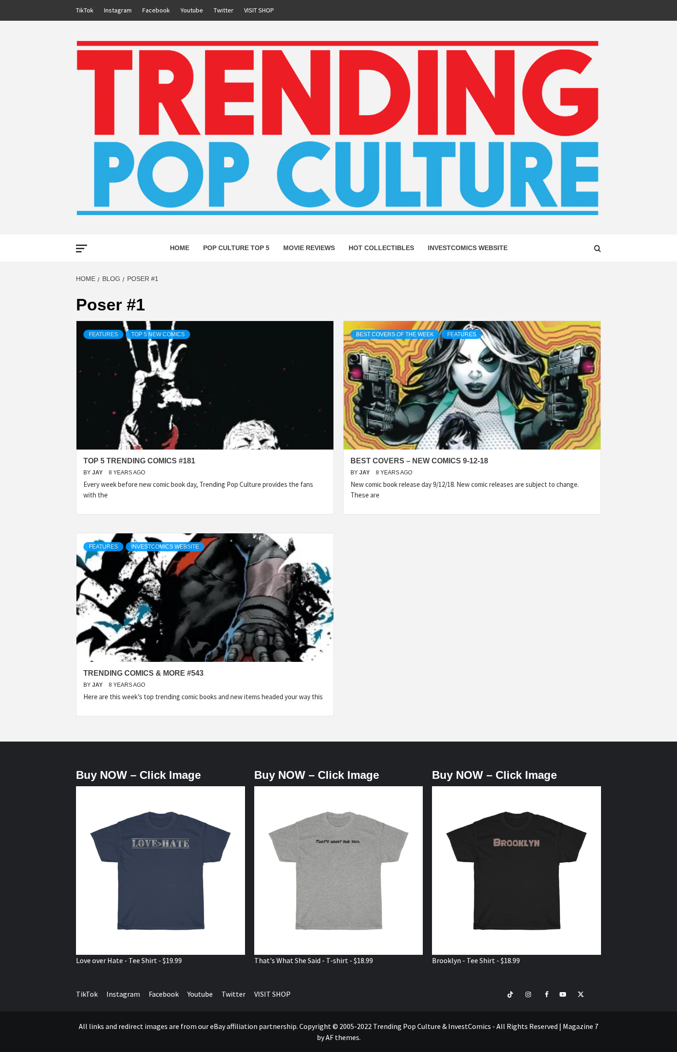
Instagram (118, 10)
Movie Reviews (309, 247)
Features (103, 334)
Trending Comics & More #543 (143, 673)
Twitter (223, 10)
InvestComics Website (468, 247)
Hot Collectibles (381, 247)
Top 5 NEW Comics (158, 334)
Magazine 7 (580, 1026)
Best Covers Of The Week (395, 334)
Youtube (192, 10)
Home (179, 247)
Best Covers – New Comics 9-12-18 (419, 461)
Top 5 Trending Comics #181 (139, 461)
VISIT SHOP (259, 10)
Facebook (156, 10)
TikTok (84, 10)
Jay (98, 472)
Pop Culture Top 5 (236, 247)
